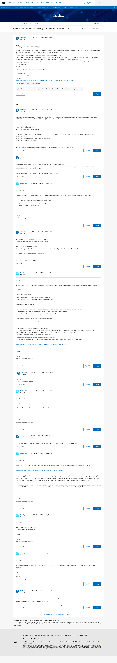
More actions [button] (96, 29)
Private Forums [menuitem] (77, 7)
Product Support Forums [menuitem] (45, 7)
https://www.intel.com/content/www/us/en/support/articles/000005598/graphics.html (40, 324)
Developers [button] (38, 3)
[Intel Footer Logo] (15, 649)
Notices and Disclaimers (77, 653)
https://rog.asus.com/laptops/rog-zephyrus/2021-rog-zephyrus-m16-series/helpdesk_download (43, 474)
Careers (59, 642)
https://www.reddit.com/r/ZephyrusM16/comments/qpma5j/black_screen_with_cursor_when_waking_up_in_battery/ (49, 80)
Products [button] (11, 3)
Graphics (39, 24)
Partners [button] (48, 3)
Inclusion (80, 642)
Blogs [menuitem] (68, 7)
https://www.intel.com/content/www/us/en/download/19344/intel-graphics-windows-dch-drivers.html (45, 348)
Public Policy (87, 642)
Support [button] (20, 3)
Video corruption (38, 83)
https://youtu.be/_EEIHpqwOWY (25, 75)
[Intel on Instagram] (39, 646)
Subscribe (83, 29)
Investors (53, 642)
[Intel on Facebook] (23, 646)
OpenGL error (26, 83)
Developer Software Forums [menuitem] (28, 7)
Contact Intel (39, 642)
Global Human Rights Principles (68, 654)
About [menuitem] (16, 7)
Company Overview (28, 642)
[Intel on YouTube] (35, 646)
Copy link (87, 150)
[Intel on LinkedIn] (31, 646)
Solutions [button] (28, 3)
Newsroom (47, 642)
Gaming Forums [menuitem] (59, 7)
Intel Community (17, 24)
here (59, 627)
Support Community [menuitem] (6, 7)
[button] (101, 38)
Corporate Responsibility (70, 642)
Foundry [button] (57, 3)
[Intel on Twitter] (27, 646)
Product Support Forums (29, 24)
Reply (97, 94)
